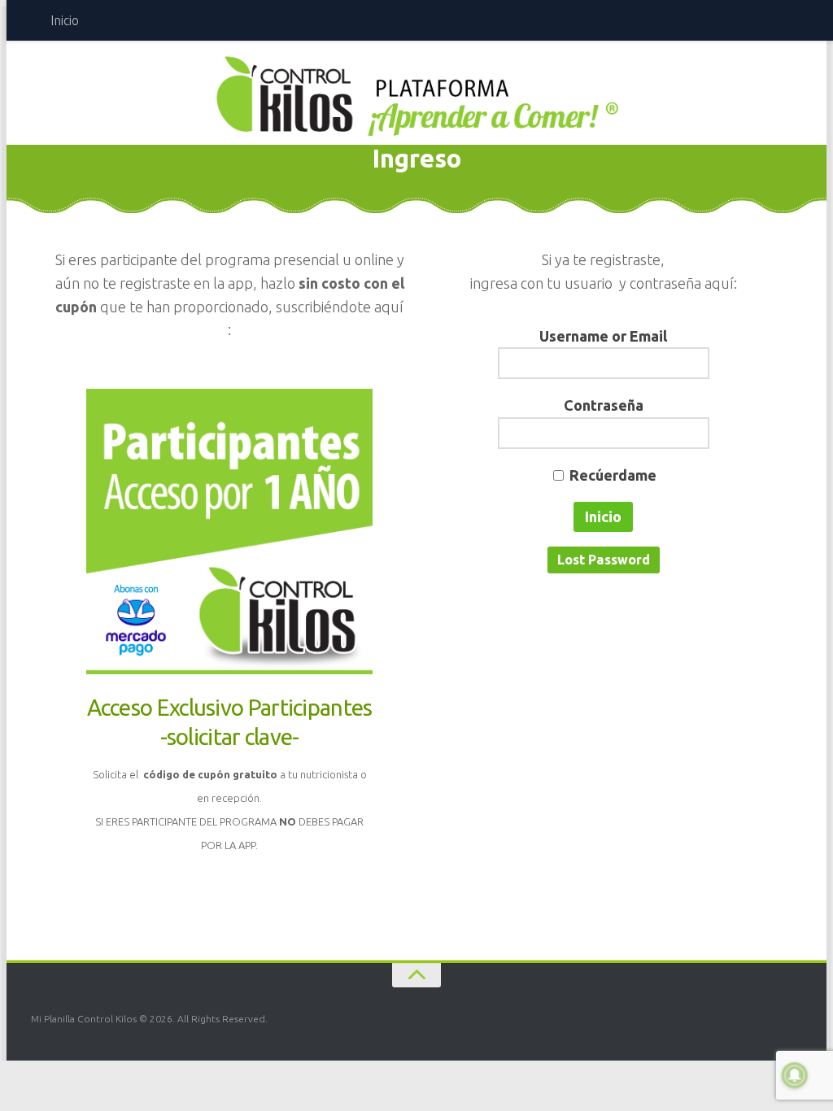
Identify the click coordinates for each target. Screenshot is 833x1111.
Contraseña (603, 405)
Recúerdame (612, 475)
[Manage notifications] (795, 1075)
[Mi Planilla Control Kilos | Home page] (416, 95)
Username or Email (603, 336)
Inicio (64, 20)
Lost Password (603, 559)
